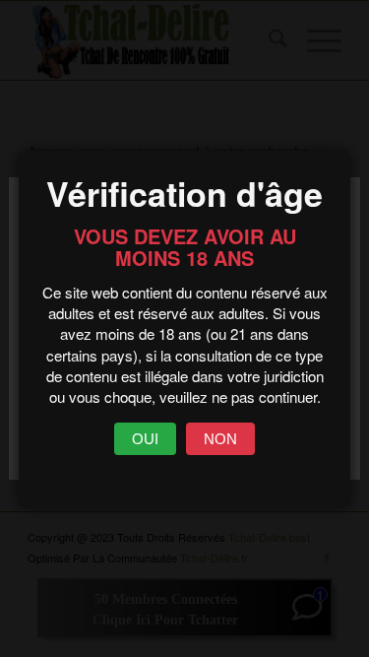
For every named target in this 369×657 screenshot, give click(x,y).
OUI (145, 438)
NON (220, 438)
